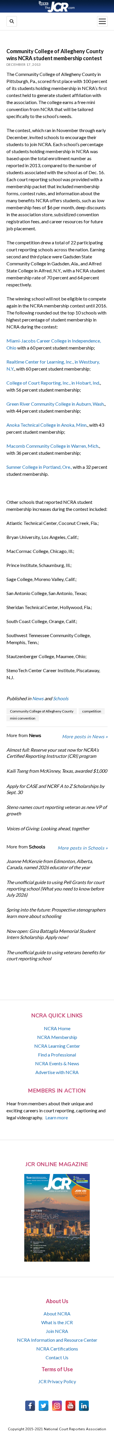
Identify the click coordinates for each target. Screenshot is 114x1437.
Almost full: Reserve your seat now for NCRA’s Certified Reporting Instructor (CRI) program (52, 753)
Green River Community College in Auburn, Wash (55, 404)
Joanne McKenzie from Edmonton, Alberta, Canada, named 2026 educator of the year (49, 864)
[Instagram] (57, 1405)
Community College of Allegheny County (41, 711)
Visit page (57, 6)
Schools (60, 698)
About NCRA (57, 1313)
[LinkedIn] (84, 1405)
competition (91, 711)
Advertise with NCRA (57, 1072)
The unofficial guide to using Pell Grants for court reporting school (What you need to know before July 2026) (55, 888)
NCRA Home (57, 1028)
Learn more (56, 1117)
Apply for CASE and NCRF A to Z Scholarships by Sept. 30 (55, 789)
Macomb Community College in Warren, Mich (52, 446)
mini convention (22, 718)
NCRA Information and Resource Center (57, 1340)
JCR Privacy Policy (57, 1381)
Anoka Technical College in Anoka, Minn (46, 425)
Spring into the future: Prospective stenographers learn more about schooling (56, 913)
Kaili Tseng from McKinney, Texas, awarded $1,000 (56, 771)
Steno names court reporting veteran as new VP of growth (56, 810)
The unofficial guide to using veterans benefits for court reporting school (55, 955)
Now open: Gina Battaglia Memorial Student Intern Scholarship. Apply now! (50, 934)
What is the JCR (57, 1322)
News (38, 698)
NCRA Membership (57, 1037)
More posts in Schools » (83, 848)
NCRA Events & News (57, 1063)
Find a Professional (57, 1054)
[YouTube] (70, 1405)
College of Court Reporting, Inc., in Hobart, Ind (52, 382)
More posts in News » (85, 737)
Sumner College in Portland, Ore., (39, 467)
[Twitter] (43, 1405)
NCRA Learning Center (57, 1046)
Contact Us (57, 1357)
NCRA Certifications (57, 1348)
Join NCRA (57, 1331)
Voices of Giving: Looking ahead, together (47, 828)
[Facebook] (30, 1405)
